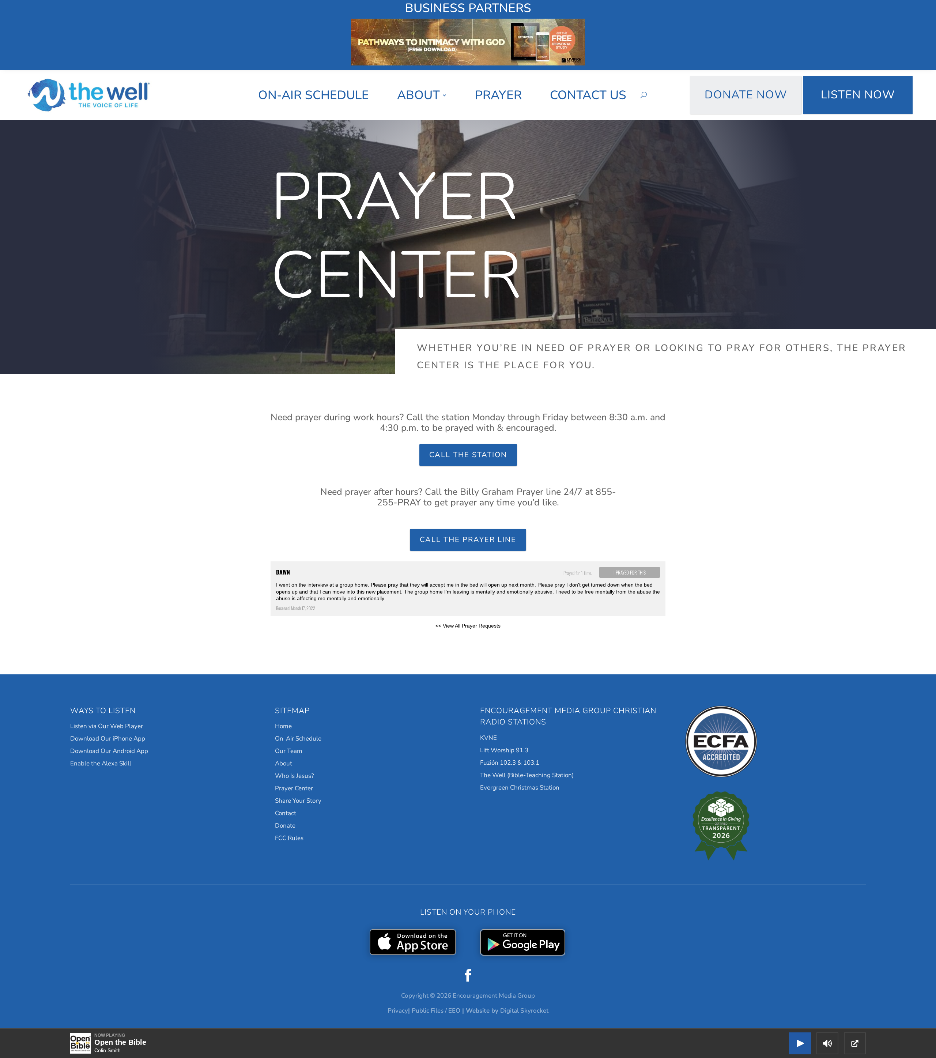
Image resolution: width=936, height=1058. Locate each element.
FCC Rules (289, 838)
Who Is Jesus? (294, 776)
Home (283, 726)
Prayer (498, 95)
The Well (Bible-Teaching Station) (527, 775)
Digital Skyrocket (524, 1010)
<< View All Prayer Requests (468, 626)
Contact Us (588, 95)
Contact (285, 813)
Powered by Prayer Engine (298, 637)
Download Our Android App (109, 751)
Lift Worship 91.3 (504, 750)
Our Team (288, 751)
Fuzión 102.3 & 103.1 (509, 762)
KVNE (488, 738)
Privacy (398, 1010)
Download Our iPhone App (107, 738)
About (418, 95)
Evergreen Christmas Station (519, 787)
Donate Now (746, 94)
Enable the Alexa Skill (100, 763)
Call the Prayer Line (468, 540)
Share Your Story (298, 801)
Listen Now (858, 94)
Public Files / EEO (436, 1010)
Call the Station (468, 455)
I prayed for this (630, 572)
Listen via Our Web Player (106, 726)
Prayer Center (294, 788)
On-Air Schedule (313, 95)
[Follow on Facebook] (468, 975)
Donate (285, 825)
